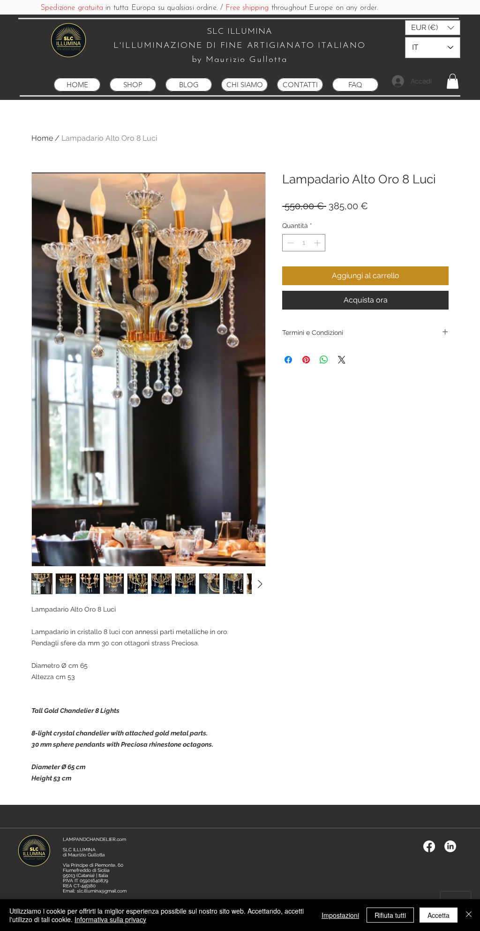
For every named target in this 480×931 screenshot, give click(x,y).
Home (42, 138)
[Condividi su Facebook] (288, 359)
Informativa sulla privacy (110, 919)
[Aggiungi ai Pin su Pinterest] (306, 359)
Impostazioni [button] (340, 915)
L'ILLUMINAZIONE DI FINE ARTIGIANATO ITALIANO (239, 46)
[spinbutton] (303, 243)
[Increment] (318, 243)
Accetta (439, 915)
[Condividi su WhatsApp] (324, 359)
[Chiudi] (468, 915)
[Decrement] (289, 243)
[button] (432, 27)
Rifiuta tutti (390, 915)
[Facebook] (429, 846)
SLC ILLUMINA (239, 32)
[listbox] (432, 27)
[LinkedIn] (450, 846)
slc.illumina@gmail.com (102, 890)
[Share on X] (341, 359)
